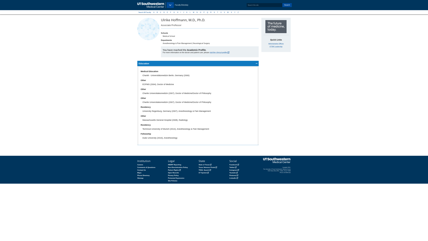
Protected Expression (176, 178)
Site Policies (172, 181)
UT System (203, 173)
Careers (140, 165)
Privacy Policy (173, 175)
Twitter (232, 167)
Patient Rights (173, 170)
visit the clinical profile (218, 52)
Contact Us (141, 170)
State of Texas (204, 165)
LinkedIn (232, 178)
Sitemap (140, 178)
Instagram (233, 170)
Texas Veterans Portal (207, 167)
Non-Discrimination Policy (178, 167)
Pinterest (232, 175)
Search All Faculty (144, 12)
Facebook (233, 165)
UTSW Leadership (276, 46)
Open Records (173, 173)
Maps (139, 173)
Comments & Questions (146, 167)
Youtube (232, 173)
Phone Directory (143, 175)
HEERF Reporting (174, 165)
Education (144, 63)
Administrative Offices (276, 44)
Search (287, 5)
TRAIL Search (204, 170)
